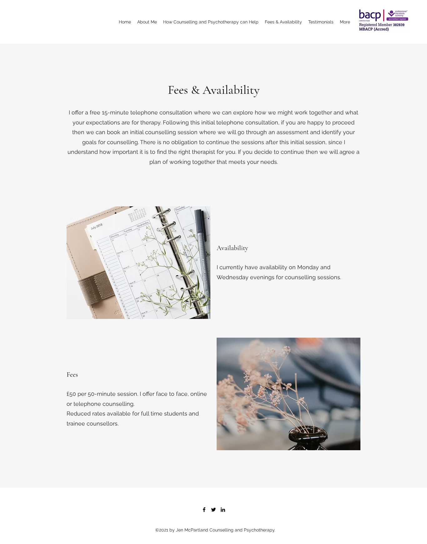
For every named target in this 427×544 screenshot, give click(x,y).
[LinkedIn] (223, 509)
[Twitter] (213, 509)
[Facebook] (204, 509)
